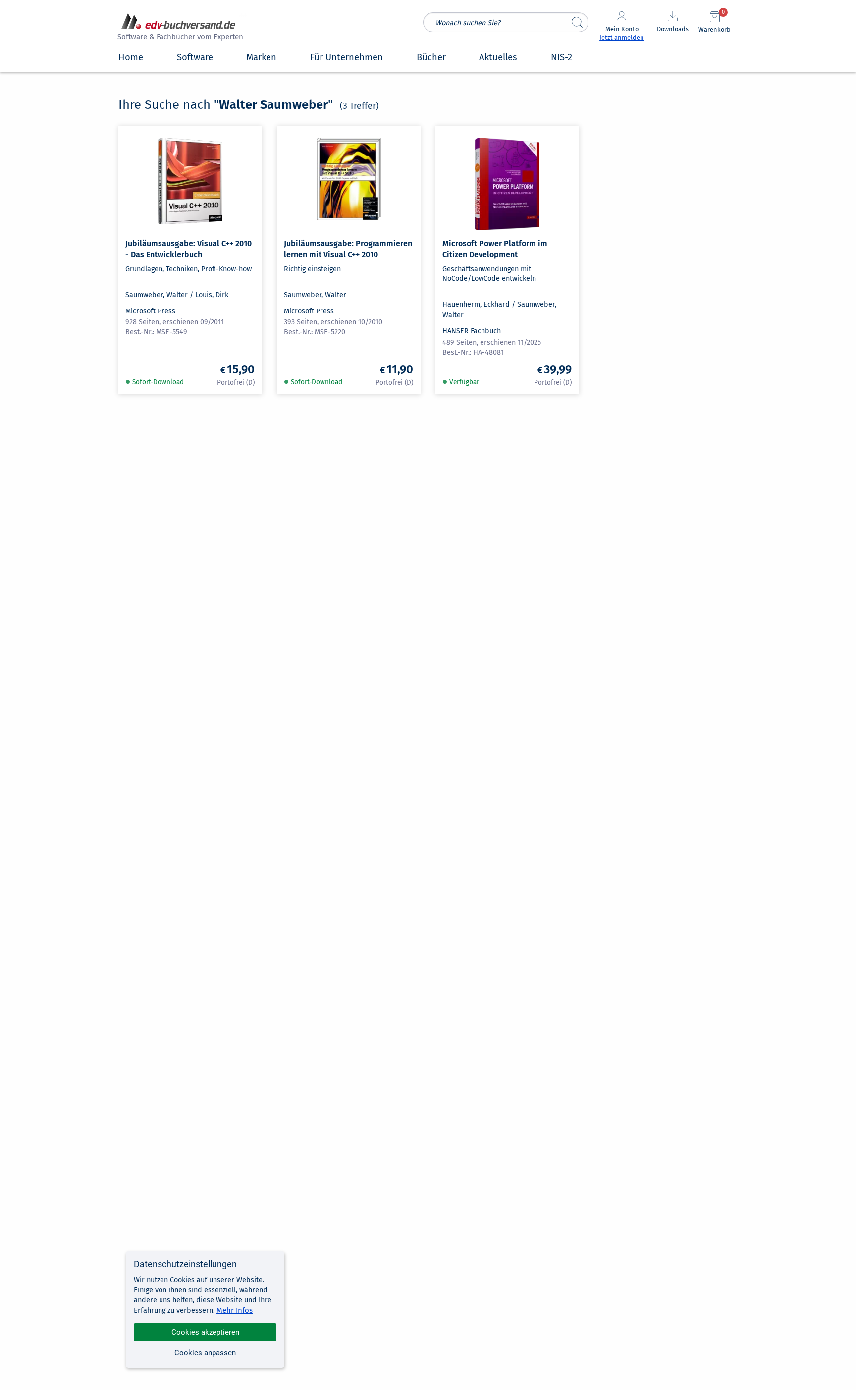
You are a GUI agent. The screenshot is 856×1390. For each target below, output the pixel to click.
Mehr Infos (234, 1310)
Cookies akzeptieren (205, 1332)
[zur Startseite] (179, 28)
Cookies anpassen (205, 1352)
